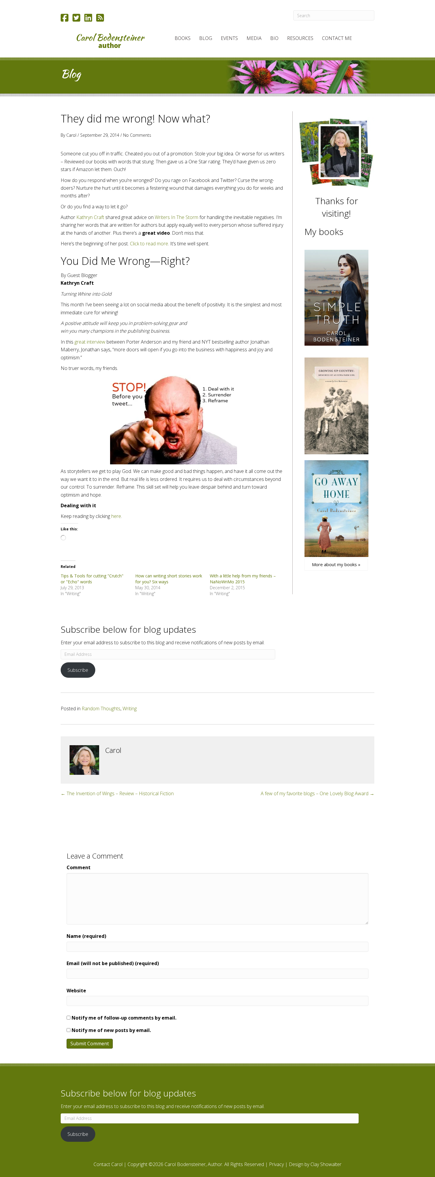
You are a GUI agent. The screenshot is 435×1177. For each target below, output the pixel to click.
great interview (90, 342)
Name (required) (86, 936)
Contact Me (337, 38)
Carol (71, 135)
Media (254, 38)
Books (183, 38)
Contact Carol (108, 1164)
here (116, 516)
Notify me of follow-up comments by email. (124, 1018)
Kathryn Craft (90, 217)
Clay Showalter (325, 1164)
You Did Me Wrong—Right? (125, 261)
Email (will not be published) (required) (113, 963)
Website (76, 990)
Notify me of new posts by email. (111, 1030)
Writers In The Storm (176, 217)
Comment (79, 867)
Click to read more (149, 243)
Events (229, 38)
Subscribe (77, 670)
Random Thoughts (101, 708)
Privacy (276, 1164)
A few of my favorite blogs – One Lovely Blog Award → (317, 793)
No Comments (137, 135)
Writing (130, 708)
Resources (300, 38)
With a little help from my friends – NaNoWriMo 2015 (243, 579)
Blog (205, 38)
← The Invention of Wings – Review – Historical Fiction (117, 793)
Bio (274, 38)
